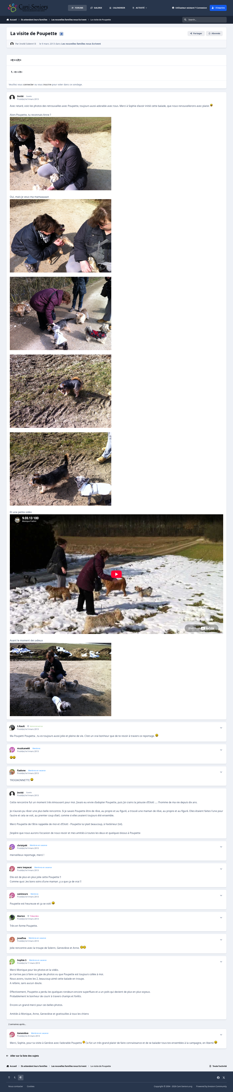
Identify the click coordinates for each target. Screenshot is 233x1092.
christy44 (22, 845)
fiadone (21, 770)
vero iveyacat (24, 867)
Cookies (30, 1086)
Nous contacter (15, 1086)
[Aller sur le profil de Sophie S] (12, 961)
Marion (21, 916)
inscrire (47, 84)
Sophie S (21, 960)
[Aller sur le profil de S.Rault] (12, 727)
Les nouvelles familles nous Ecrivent (81, 43)
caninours (22, 894)
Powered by (211, 1086)
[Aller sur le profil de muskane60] (12, 749)
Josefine (21, 938)
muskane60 (23, 748)
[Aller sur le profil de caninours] (12, 895)
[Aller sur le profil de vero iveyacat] (12, 869)
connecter (28, 84)
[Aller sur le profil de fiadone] (12, 772)
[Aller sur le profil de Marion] (12, 917)
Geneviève (22, 1033)
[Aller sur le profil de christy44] (12, 847)
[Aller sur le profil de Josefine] (12, 939)
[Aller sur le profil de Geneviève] (12, 1034)
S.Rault (21, 726)
